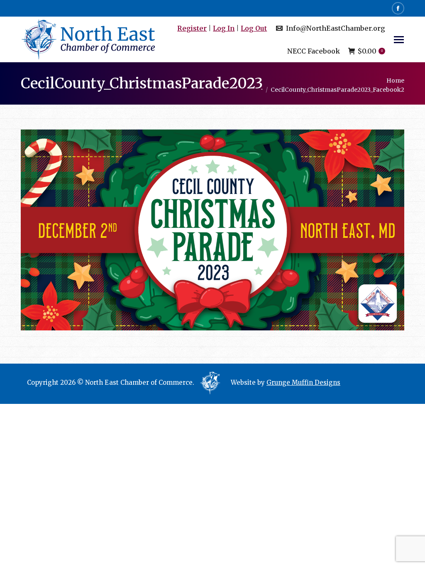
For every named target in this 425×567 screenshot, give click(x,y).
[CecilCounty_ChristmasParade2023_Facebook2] (212, 230)
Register (192, 28)
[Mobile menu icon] (398, 39)
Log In (223, 28)
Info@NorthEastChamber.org (335, 28)
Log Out (254, 28)
